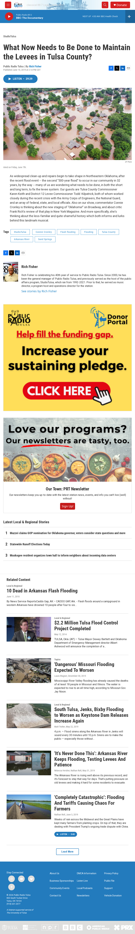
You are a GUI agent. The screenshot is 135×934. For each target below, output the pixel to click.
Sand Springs (45, 239)
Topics (57, 659)
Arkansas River (22, 239)
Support (108, 888)
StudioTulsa (9, 36)
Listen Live (82, 881)
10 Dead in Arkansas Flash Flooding (42, 591)
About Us (54, 873)
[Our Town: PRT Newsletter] (67, 450)
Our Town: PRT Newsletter (67, 488)
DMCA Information (86, 873)
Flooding (88, 232)
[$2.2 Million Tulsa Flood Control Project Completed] (29, 629)
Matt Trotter (59, 726)
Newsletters (83, 895)
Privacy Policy (111, 873)
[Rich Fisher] (10, 272)
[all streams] (130, 16)
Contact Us (55, 895)
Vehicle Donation (113, 895)
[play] (9, 16)
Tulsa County (109, 232)
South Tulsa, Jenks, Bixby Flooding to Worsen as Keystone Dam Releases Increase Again (91, 715)
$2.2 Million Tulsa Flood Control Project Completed (86, 625)
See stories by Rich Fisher (39, 291)
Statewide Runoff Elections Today (30, 544)
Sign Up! (67, 506)
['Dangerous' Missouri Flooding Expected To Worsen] (29, 670)
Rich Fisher (35, 66)
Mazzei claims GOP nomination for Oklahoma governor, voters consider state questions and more (67, 533)
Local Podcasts (85, 888)
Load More (67, 851)
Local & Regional (14, 586)
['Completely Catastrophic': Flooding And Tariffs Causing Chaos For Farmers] (29, 807)
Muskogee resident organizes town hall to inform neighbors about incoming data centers (63, 555)
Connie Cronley (44, 232)
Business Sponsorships (62, 881)
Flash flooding (68, 232)
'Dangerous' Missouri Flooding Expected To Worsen (84, 667)
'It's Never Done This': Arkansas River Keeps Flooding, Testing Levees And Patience (91, 759)
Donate (122, 5)
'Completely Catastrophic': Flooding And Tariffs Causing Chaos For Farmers (89, 803)
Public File (109, 881)
